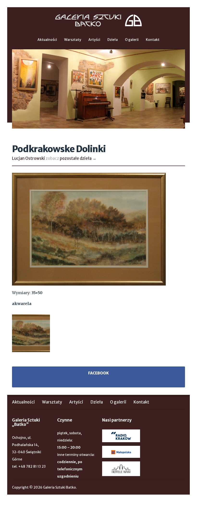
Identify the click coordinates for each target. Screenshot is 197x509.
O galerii (132, 39)
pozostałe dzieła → (78, 158)
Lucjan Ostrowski (28, 158)
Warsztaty (72, 39)
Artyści (94, 39)
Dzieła (112, 39)
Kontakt (153, 39)
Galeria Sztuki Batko (98, 20)
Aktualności (47, 39)
